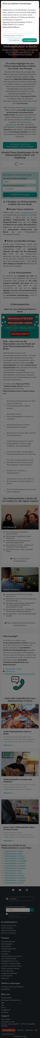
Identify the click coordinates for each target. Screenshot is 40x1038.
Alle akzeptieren (29, 40)
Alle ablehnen (14, 40)
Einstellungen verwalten (13, 35)
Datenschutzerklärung (11, 27)
